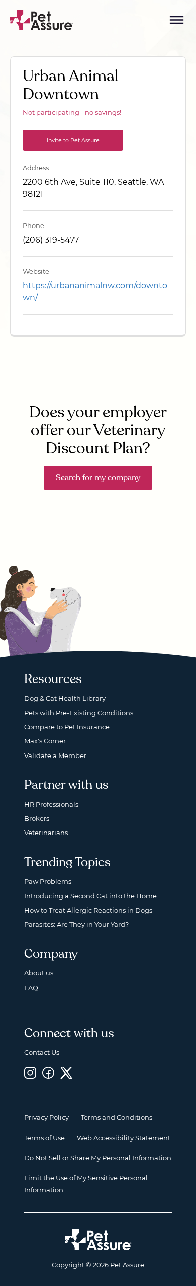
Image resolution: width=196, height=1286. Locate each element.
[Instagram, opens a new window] (30, 1072)
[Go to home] (41, 19)
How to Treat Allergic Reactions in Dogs (88, 910)
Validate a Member (55, 755)
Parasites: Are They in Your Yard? (76, 924)
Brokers (36, 818)
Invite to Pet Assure (73, 140)
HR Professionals (51, 804)
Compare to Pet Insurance (67, 727)
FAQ (31, 988)
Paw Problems (47, 881)
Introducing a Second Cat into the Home (90, 896)
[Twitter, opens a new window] (66, 1072)
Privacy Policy (46, 1117)
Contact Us (41, 1052)
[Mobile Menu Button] (177, 20)
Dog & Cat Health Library (65, 698)
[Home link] (98, 1240)
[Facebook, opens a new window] (48, 1072)
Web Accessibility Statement (123, 1137)
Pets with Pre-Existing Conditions (78, 713)
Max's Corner (45, 741)
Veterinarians (46, 832)
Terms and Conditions (116, 1117)
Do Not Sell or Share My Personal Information (97, 1158)
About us (38, 973)
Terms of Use (44, 1137)
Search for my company (98, 477)
